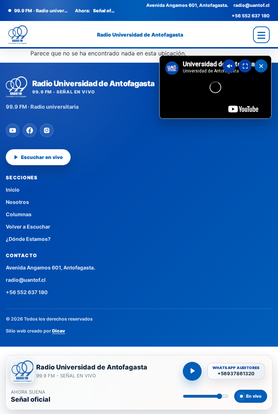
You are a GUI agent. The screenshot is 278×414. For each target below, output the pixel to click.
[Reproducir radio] (192, 371)
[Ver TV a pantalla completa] (245, 65)
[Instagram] (47, 130)
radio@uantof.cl (251, 5)
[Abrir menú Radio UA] (261, 34)
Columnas (18, 214)
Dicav (58, 331)
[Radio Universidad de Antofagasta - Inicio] (18, 34)
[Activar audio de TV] (229, 65)
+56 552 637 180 (251, 15)
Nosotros (17, 202)
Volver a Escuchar (28, 226)
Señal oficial (30, 399)
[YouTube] (13, 130)
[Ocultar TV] (261, 65)
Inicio (13, 190)
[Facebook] (30, 130)
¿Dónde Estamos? (28, 239)
